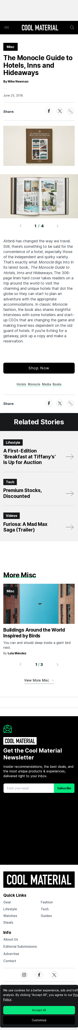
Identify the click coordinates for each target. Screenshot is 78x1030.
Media (46, 384)
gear (7, 902)
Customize (39, 1020)
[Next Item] (57, 226)
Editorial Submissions (20, 946)
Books (57, 384)
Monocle (34, 384)
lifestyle (10, 909)
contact (9, 961)
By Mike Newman (15, 81)
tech (45, 909)
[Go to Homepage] (40, 28)
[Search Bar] (72, 27)
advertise (11, 954)
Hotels (21, 384)
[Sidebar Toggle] (6, 27)
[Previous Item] (20, 226)
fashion (47, 902)
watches (10, 916)
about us (10, 939)
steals (8, 922)
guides (46, 916)
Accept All (39, 1010)
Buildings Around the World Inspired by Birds (34, 633)
